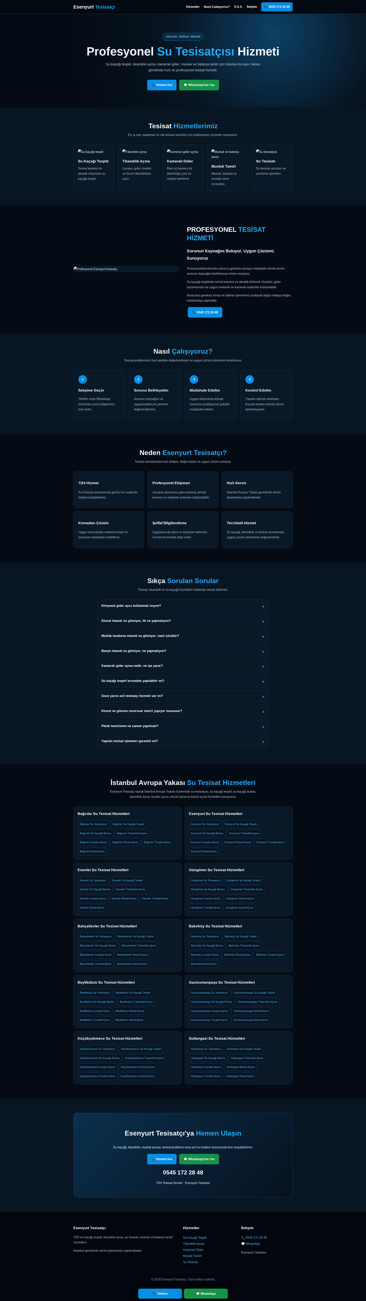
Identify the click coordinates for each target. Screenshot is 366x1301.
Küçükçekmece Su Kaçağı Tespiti (141, 1048)
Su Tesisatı (190, 1262)
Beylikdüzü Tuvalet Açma (95, 1019)
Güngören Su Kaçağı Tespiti (243, 880)
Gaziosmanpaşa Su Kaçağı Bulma (211, 1001)
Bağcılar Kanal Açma (92, 851)
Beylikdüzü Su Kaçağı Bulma (97, 1001)
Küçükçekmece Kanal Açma (137, 1076)
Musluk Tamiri (192, 1256)
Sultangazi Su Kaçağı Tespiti (244, 1048)
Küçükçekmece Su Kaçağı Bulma (100, 1057)
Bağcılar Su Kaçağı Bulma (95, 833)
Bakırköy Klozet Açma (237, 954)
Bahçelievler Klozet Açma (132, 954)
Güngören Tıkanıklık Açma (246, 889)
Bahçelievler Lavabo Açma (96, 954)
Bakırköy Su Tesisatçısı (205, 936)
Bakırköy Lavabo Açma (205, 954)
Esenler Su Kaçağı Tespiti (127, 880)
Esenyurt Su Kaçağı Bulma (207, 833)
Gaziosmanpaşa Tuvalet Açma (209, 1019)
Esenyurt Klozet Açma (238, 842)
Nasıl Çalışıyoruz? (217, 6)
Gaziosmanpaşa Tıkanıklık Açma (257, 1001)
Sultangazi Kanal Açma (240, 1076)
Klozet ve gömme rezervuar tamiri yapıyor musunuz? (141, 711)
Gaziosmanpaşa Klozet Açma (251, 1010)
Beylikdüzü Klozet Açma (130, 1010)
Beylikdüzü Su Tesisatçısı (95, 992)
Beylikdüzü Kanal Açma (129, 1019)
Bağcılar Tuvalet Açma (157, 842)
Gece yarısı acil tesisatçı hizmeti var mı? (132, 696)
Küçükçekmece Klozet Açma (138, 1066)
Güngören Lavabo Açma (205, 898)
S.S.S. (238, 6)
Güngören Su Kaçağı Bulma (208, 889)
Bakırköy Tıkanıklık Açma (244, 945)
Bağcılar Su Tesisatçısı (93, 824)
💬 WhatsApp (250, 1243)
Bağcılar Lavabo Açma (93, 842)
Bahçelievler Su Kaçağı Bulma (98, 945)
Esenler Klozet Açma (124, 898)
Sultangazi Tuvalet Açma (206, 1076)
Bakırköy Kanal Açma (204, 963)
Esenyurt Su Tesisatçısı (205, 824)
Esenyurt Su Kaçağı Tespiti (241, 824)
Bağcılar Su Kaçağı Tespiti (128, 824)
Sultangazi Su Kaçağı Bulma (208, 1057)
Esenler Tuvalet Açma (155, 898)
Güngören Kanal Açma (239, 907)
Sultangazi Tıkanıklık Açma (247, 1057)
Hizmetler (193, 6)
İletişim (252, 6)
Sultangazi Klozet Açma (240, 1066)
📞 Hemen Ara (162, 85)
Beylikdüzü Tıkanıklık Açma (136, 1001)
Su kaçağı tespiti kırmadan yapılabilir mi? (132, 681)
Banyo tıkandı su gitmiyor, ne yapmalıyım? (133, 651)
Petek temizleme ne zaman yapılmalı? (129, 726)
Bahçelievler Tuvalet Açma (95, 963)
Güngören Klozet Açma (240, 898)
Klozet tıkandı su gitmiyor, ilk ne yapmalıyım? (136, 621)
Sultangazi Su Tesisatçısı (206, 1048)
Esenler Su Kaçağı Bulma (95, 889)
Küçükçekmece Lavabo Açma (97, 1066)
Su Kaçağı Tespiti (195, 1237)
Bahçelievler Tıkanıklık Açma (139, 945)
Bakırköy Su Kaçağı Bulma (207, 945)
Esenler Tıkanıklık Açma (130, 889)
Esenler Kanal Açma (92, 907)
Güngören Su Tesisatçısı (206, 880)
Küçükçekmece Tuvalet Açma (97, 1076)
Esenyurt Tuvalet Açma (270, 842)
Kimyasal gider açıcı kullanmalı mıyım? (131, 606)
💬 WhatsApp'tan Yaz (199, 85)
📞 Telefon (160, 1293)
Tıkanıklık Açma (193, 1243)
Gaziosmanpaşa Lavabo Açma (209, 1010)
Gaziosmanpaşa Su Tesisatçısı (209, 992)
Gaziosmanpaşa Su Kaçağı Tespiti (254, 992)
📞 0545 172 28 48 (277, 6)
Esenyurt (94, 7)
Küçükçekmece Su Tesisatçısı (97, 1048)
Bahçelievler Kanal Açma (132, 963)
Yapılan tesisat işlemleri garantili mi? (129, 741)
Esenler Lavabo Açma (93, 898)
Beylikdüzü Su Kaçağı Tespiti (133, 992)
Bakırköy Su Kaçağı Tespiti (241, 936)
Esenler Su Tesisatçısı (93, 880)
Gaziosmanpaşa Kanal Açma (250, 1019)
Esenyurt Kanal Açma (204, 851)
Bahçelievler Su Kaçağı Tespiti (135, 936)
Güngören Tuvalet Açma (205, 907)
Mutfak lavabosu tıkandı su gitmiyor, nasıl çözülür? (140, 636)
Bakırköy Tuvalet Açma (270, 954)
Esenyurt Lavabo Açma (205, 842)
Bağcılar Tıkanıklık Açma (132, 833)
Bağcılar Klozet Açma (125, 842)
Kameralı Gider (193, 1249)
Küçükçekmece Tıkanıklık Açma (144, 1057)
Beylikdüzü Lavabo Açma (95, 1010)
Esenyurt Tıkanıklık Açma (244, 833)
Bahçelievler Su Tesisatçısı (96, 936)
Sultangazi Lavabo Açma (206, 1066)
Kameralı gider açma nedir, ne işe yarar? (132, 666)
